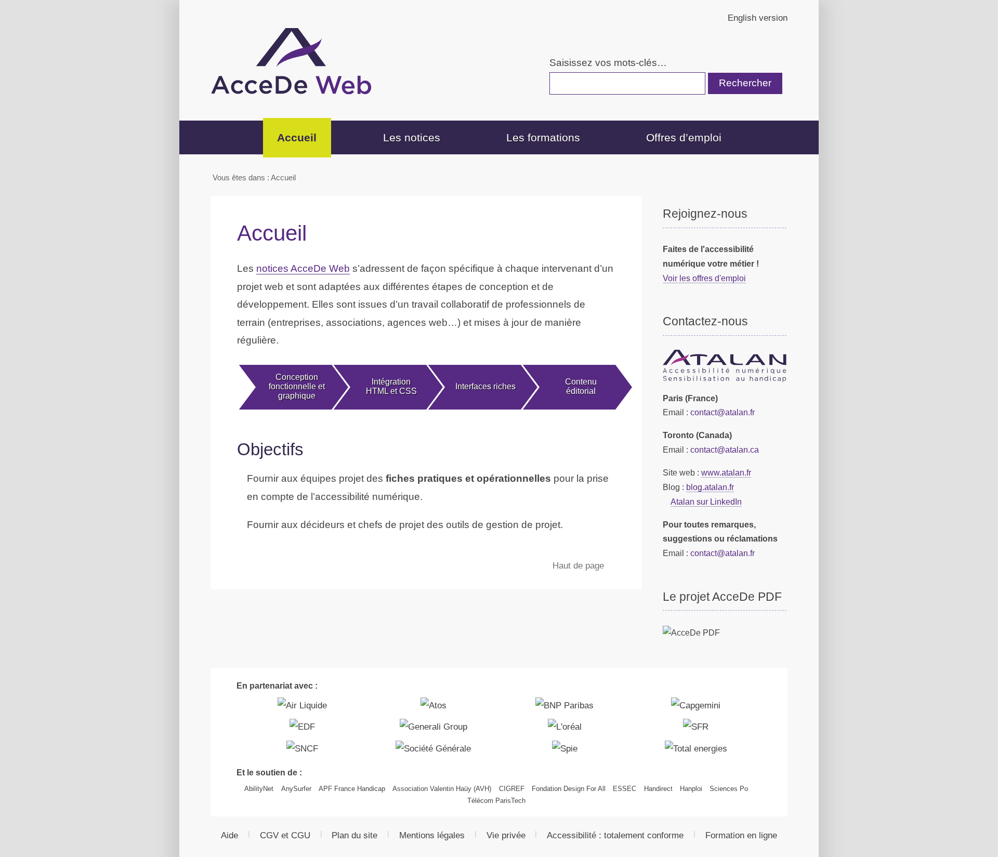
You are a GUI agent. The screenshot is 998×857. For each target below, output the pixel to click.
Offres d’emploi (683, 137)
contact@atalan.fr (722, 412)
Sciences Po (729, 789)
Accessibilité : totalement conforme (615, 835)
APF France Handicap (352, 789)
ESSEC (624, 789)
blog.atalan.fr (710, 487)
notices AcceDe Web (303, 268)
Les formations (543, 137)
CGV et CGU (285, 835)
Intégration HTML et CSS (391, 386)
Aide (229, 835)
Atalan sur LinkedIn (706, 501)
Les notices (411, 137)
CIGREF (511, 789)
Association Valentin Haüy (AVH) (441, 789)
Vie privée (506, 835)
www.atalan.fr (726, 472)
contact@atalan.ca (724, 449)
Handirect (658, 789)
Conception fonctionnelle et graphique (297, 386)
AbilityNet (258, 789)
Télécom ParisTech (496, 801)
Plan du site (354, 835)
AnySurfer (296, 789)
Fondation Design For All (569, 789)
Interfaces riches (485, 386)
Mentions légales (432, 835)
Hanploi (691, 789)
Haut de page (580, 565)
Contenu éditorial (581, 386)
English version (757, 17)
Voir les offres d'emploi (704, 278)
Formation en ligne (741, 835)
